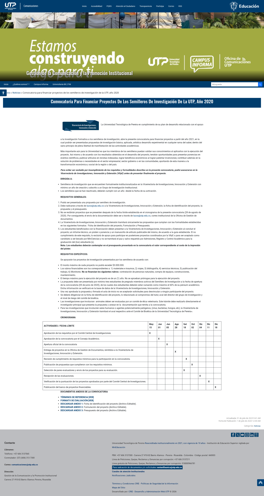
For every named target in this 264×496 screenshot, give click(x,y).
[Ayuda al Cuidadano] (256, 435)
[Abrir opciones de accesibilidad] (3, 92)
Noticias (16, 92)
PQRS (109, 6)
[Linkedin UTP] (252, 435)
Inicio (84, 6)
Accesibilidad (96, 6)
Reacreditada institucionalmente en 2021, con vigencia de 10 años (175, 443)
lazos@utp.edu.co (95, 205)
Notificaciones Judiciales (123, 475)
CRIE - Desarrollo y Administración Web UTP (149, 491)
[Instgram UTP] (247, 435)
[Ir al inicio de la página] (260, 482)
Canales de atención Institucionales (128, 471)
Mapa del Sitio (118, 487)
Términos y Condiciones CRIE (125, 483)
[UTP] (11, 6)
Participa (160, 6)
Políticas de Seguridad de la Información (159, 483)
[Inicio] (260, 482)
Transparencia (146, 6)
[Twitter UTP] (238, 435)
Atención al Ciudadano (125, 6)
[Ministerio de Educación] (230, 6)
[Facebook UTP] (233, 435)
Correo (171, 6)
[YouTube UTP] (242, 435)
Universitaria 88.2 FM (62, 84)
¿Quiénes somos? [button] (20, 84)
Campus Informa (41, 84)
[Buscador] (260, 84)
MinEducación (118, 447)
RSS (180, 6)
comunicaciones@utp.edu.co (25, 464)
